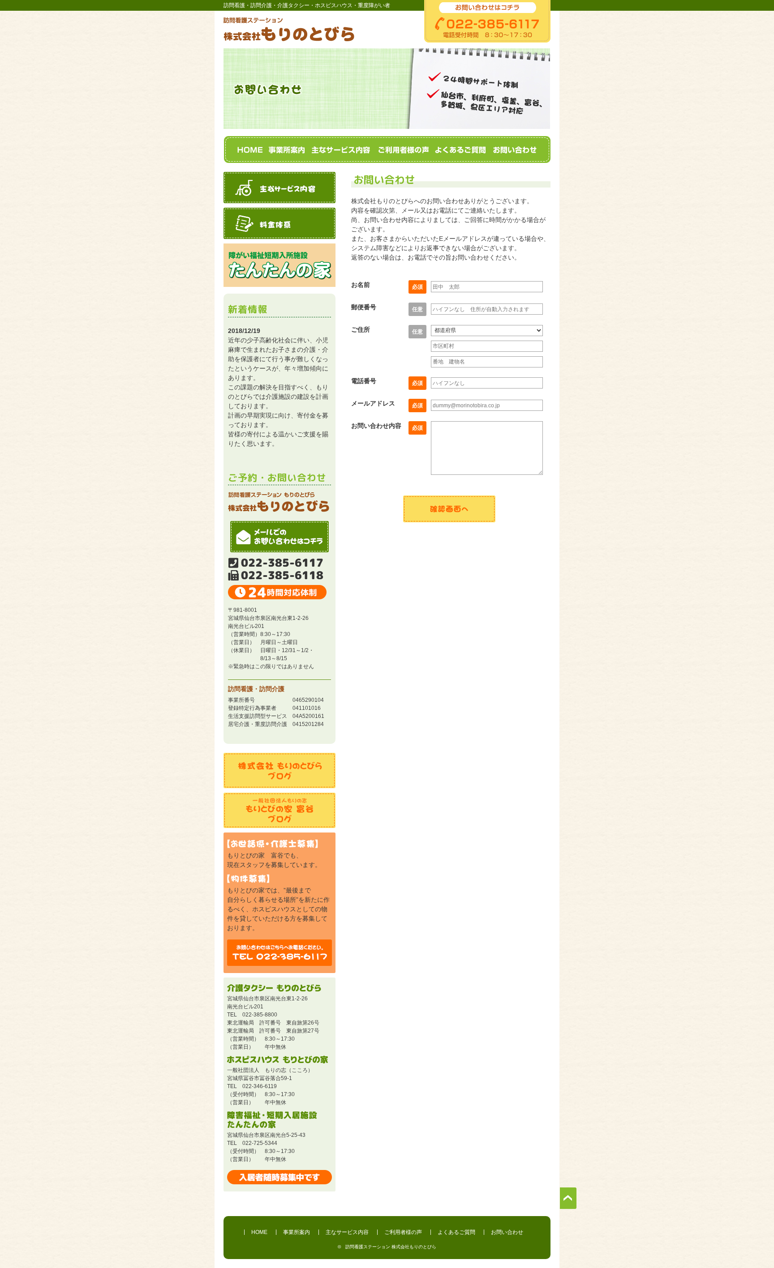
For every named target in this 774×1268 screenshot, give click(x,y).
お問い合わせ (515, 150)
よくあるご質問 (460, 150)
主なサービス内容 (341, 150)
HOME (249, 150)
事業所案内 (287, 150)
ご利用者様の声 (403, 150)
